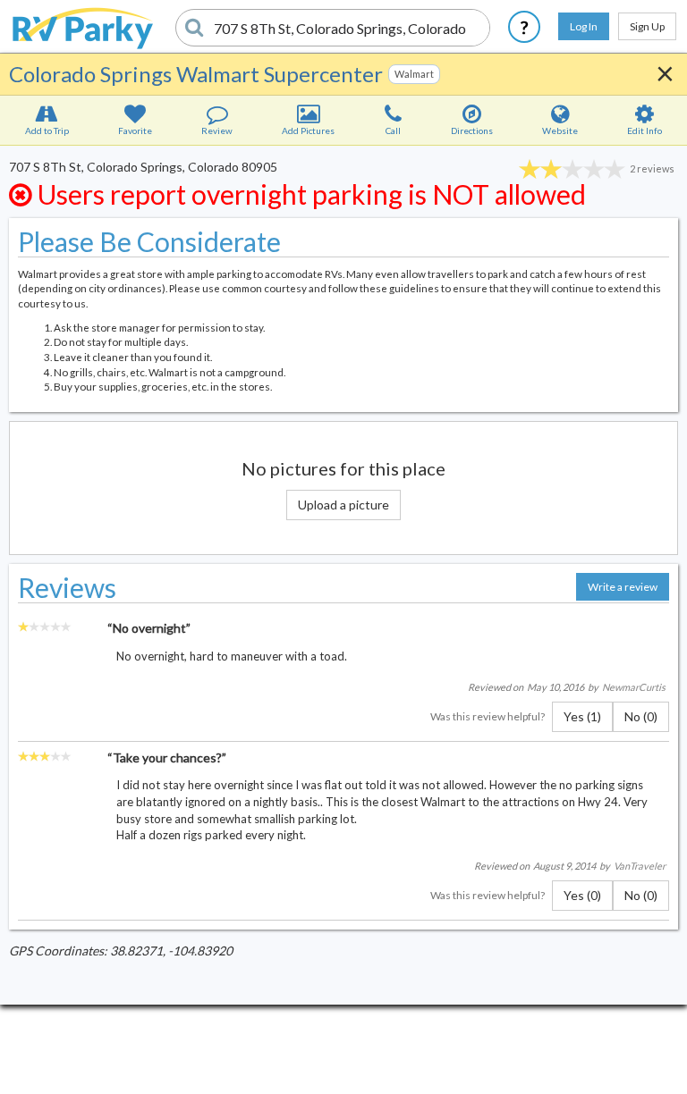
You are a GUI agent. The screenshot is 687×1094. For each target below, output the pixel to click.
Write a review (622, 586)
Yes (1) (582, 716)
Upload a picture (343, 504)
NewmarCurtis (634, 687)
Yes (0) (582, 895)
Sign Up (647, 26)
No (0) (640, 716)
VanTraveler (640, 865)
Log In (584, 26)
